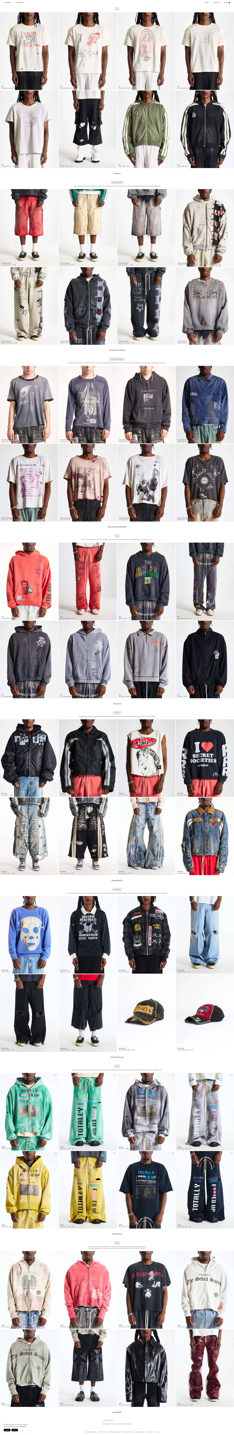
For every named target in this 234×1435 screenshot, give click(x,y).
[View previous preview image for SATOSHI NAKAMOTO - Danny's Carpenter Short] (1, 228)
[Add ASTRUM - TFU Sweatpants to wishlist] (114, 1148)
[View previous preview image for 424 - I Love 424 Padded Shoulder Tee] (60, 51)
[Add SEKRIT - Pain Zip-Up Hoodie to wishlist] (55, 1326)
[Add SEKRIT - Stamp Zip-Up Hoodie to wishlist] (231, 1326)
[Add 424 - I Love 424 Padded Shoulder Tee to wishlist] (114, 88)
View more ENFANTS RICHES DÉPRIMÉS (117, 527)
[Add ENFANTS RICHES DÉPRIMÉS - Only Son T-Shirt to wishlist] (55, 519)
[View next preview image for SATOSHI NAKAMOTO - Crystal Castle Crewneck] (232, 306)
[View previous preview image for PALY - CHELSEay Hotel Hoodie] (1, 581)
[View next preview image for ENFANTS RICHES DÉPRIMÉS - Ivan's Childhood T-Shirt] (173, 483)
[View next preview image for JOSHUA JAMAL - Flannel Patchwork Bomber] (173, 935)
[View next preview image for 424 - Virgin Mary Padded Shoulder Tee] (173, 51)
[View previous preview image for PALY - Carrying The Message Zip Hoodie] (1, 659)
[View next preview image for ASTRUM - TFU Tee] (173, 1190)
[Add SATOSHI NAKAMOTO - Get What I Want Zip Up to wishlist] (231, 264)
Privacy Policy (103, 1432)
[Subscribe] (129, 1421)
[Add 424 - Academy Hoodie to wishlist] (173, 166)
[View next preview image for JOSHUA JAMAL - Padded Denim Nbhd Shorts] (115, 1013)
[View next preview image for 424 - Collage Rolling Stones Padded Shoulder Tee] (56, 51)
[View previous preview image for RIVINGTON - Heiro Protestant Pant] (1, 836)
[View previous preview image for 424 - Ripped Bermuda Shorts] (60, 129)
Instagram (149, 1432)
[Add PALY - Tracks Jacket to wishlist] (231, 696)
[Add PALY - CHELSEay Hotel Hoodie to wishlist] (55, 618)
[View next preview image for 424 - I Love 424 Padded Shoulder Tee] (115, 51)
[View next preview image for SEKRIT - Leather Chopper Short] (115, 1368)
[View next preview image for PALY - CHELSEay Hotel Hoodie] (56, 581)
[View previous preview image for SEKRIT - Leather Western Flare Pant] (177, 1368)
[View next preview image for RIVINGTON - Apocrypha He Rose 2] (173, 836)
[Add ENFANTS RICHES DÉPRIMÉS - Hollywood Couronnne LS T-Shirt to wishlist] (114, 441)
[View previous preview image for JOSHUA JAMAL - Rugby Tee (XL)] (60, 935)
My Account (216, 2)
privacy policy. (22, 1426)
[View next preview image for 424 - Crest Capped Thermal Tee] (56, 129)
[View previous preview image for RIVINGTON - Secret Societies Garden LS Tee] (177, 758)
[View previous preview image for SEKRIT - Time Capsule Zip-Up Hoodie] (60, 1290)
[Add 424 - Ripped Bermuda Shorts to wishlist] (114, 166)
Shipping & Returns (140, 1432)
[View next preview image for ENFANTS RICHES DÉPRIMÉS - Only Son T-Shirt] (56, 483)
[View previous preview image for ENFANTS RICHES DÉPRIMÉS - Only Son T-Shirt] (1, 483)
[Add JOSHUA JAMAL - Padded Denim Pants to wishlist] (231, 971)
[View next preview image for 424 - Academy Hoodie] (173, 129)
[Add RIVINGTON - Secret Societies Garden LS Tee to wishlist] (231, 795)
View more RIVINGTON (117, 880)
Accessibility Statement (114, 1432)
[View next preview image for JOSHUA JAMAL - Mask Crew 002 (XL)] (56, 935)
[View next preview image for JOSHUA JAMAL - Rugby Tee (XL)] (115, 935)
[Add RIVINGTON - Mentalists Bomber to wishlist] (55, 795)
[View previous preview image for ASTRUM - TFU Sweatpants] (60, 1111)
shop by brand (19, 2)
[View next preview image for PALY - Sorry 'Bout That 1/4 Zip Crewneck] (173, 659)
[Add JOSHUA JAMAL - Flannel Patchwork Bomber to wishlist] (173, 971)
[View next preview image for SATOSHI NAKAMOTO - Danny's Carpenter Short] (56, 228)
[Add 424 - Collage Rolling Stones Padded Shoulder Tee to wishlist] (55, 88)
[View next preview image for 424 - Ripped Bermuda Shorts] (115, 129)
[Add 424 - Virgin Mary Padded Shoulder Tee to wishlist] (173, 88)
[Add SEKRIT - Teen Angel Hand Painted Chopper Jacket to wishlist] (173, 1405)
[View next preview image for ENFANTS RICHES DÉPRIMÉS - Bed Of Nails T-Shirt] (232, 483)
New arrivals (7, 2)
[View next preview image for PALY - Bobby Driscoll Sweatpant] (232, 581)
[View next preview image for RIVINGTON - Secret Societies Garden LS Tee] (232, 758)
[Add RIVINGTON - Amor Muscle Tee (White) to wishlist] (173, 795)
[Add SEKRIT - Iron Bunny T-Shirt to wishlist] (173, 1326)
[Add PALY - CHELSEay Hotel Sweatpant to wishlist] (114, 618)
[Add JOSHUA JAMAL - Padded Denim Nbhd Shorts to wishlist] (114, 1049)
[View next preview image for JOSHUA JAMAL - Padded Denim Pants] (232, 935)
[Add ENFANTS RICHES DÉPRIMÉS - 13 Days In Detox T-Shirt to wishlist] (114, 519)
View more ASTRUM (117, 1234)
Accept (15, 1430)
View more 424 (117, 173)
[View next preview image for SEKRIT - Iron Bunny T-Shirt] (173, 1290)
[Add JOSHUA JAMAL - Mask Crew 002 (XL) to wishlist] (55, 971)
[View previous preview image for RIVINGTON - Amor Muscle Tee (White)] (118, 758)
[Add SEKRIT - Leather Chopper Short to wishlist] (114, 1405)
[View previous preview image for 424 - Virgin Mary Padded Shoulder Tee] (118, 51)
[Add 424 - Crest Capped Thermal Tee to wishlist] (55, 166)
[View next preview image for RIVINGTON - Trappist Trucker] (115, 758)
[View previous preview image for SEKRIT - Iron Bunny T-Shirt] (118, 1290)
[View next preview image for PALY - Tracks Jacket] (232, 659)
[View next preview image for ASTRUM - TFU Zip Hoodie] (56, 1111)
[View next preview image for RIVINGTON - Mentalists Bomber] (56, 758)
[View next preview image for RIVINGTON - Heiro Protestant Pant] (56, 836)
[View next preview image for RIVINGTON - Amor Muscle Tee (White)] (173, 758)
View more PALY (117, 704)
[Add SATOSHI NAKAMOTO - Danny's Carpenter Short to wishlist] (55, 264)
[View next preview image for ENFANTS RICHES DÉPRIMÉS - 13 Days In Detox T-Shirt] (115, 483)
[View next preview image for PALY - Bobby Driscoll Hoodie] (173, 581)
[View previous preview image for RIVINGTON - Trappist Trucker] (60, 758)
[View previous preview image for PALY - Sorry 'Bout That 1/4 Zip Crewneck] (118, 659)
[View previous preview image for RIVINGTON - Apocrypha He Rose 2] (118, 836)
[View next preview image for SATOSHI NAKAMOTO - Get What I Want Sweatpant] (56, 306)
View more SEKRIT (117, 1412)
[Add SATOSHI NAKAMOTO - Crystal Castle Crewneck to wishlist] (231, 342)
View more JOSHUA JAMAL (117, 1057)
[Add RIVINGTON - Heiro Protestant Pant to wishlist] (55, 873)
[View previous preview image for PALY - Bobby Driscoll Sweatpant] (177, 581)
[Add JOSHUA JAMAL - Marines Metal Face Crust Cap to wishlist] (173, 1049)
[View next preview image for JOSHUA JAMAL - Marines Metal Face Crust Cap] (173, 1013)
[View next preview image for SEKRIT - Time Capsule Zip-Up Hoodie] (115, 1290)
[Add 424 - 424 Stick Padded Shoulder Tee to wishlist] (231, 88)
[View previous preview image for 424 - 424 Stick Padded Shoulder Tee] (177, 51)
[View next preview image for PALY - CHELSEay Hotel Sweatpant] (115, 581)
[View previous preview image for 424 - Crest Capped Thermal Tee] (1, 129)
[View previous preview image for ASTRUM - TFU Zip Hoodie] (1, 1111)
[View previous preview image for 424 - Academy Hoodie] (118, 129)
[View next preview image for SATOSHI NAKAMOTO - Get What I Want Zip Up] (232, 228)
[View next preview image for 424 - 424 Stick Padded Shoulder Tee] (232, 51)
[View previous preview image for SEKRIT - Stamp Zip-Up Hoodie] (177, 1290)
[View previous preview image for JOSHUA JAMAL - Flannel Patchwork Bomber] (118, 935)
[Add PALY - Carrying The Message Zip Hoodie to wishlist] (55, 696)
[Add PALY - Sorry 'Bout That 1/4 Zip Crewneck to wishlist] (173, 696)
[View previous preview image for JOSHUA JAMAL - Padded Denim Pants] (177, 935)
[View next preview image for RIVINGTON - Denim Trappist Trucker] (232, 836)
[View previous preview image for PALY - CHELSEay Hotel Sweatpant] (60, 581)
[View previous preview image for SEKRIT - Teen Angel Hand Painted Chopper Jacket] (118, 1368)
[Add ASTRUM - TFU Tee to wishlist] (173, 1226)
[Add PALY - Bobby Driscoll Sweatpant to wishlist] (231, 618)
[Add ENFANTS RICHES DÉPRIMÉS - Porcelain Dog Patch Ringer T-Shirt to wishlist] (55, 441)
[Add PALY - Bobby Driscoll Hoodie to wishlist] (173, 618)
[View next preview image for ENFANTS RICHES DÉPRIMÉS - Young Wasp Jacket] (232, 404)
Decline (7, 1430)
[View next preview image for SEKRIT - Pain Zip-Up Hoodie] (56, 1290)
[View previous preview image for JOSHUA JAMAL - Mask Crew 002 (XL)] (1, 935)
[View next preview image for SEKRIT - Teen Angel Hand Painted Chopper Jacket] (173, 1368)
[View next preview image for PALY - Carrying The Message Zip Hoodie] (56, 659)
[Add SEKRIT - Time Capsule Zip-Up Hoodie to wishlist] (114, 1326)
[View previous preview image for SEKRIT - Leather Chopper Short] (60, 1368)
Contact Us (157, 1432)
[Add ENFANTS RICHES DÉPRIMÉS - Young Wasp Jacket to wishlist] (231, 441)
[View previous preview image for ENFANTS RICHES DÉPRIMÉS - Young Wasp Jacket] (177, 404)
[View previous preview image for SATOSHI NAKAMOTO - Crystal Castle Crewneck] (177, 306)
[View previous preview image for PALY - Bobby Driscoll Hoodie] (118, 581)
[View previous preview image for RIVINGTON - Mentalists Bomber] (1, 758)
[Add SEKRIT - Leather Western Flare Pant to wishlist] (231, 1405)
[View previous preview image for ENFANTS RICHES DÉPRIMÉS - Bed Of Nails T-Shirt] (177, 483)
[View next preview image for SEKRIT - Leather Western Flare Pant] (232, 1368)
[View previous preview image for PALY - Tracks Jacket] (177, 659)
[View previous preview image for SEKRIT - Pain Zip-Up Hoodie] (1, 1290)
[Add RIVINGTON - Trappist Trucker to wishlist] (114, 795)
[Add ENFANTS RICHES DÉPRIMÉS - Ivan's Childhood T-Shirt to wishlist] (173, 519)
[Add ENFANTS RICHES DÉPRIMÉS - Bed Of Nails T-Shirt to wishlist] (231, 519)
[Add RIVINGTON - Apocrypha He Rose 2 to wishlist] (173, 873)
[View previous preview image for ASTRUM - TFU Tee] (118, 1190)
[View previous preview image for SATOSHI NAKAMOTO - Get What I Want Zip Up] (177, 228)
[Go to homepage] (117, 2)
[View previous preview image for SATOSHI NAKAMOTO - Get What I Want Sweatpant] (1, 306)
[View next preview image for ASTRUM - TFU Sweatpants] (115, 1111)
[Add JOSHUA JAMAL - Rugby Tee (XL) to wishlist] (114, 971)
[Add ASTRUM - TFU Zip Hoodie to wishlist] (55, 1148)
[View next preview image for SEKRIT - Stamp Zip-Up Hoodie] (232, 1290)
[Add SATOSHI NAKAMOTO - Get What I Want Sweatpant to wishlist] (55, 342)
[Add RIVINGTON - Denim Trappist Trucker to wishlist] (231, 873)
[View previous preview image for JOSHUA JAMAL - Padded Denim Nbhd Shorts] (60, 1013)
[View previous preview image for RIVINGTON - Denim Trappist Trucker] (177, 836)
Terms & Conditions (128, 1432)
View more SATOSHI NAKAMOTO (117, 350)
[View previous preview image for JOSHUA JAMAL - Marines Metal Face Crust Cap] (118, 1013)
